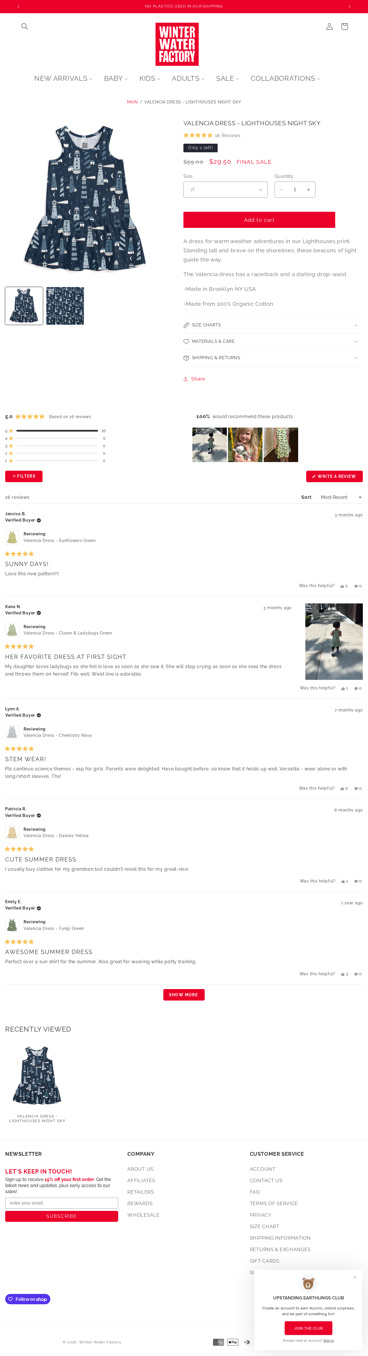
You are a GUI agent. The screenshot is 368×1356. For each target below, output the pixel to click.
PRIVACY (261, 1215)
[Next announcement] (349, 6)
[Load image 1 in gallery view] (24, 306)
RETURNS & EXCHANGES (280, 1249)
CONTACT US (266, 1180)
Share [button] (198, 379)
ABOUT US (140, 1169)
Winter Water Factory (100, 1342)
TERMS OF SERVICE (274, 1203)
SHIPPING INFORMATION (280, 1238)
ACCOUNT (262, 1169)
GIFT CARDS (264, 1261)
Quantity (284, 176)
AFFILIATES (141, 1180)
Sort (307, 497)
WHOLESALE (143, 1215)
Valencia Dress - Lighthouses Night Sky (192, 101)
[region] (245, 445)
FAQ (255, 1192)
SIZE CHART (264, 1226)
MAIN (132, 101)
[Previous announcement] (18, 6)
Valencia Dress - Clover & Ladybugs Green (68, 633)
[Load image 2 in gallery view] (65, 306)
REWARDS (139, 1203)
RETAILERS (140, 1192)
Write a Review (340, 478)
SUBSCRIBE (61, 1216)
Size (188, 176)
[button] (24, 26)
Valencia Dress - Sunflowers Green (60, 540)
